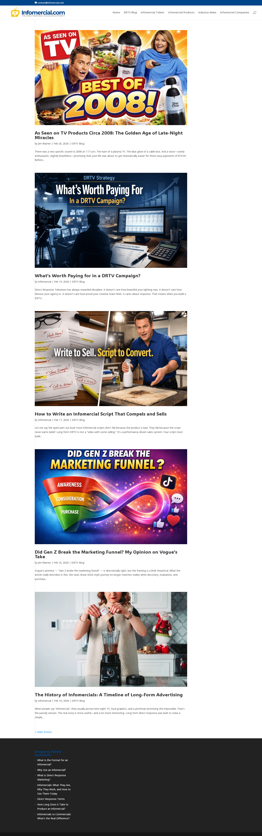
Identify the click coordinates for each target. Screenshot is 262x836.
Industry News (207, 12)
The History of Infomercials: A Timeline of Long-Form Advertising (109, 695)
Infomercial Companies (234, 12)
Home (116, 12)
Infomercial (44, 281)
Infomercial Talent (152, 12)
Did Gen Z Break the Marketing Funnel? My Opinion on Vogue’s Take (106, 554)
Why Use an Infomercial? (51, 770)
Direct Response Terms (51, 799)
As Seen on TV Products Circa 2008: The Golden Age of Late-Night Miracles (109, 135)
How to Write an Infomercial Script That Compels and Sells (101, 414)
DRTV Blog (130, 12)
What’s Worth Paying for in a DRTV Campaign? (87, 275)
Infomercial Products (181, 12)
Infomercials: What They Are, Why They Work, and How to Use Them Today (54, 789)
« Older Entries (43, 732)
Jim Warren (44, 143)
